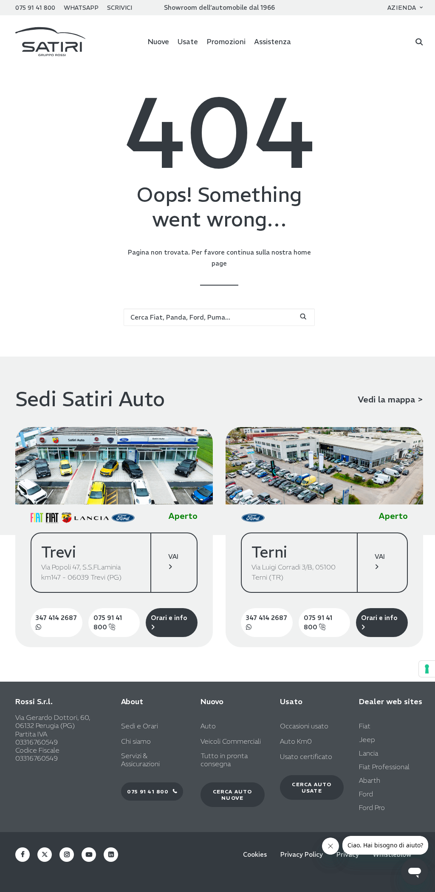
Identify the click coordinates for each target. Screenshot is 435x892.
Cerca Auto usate (312, 787)
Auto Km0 (296, 741)
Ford (366, 794)
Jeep (367, 739)
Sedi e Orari (139, 726)
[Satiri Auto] (50, 41)
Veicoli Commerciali (231, 741)
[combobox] (219, 317)
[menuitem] (405, 7)
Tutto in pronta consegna (224, 760)
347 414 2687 (56, 618)
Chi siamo (136, 741)
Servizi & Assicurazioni (140, 760)
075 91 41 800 (107, 622)
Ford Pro (372, 807)
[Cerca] (419, 41)
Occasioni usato (304, 726)
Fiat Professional (384, 766)
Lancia (368, 753)
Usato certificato (306, 757)
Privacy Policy (301, 854)
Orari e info (169, 618)
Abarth (369, 780)
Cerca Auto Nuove (233, 794)
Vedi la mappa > (390, 399)
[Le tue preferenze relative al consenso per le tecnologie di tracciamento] (427, 669)
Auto (208, 726)
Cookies (255, 854)
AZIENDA (401, 7)
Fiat (364, 726)
